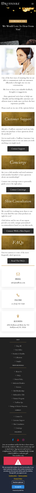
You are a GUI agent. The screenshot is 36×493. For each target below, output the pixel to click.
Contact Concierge (18, 189)
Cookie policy (13, 476)
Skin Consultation (18, 424)
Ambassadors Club (18, 395)
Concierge (19, 428)
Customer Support (18, 420)
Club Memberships (18, 391)
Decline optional (18, 482)
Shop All (18, 346)
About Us (19, 372)
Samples (18, 361)
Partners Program (18, 399)
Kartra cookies (23, 476)
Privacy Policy (18, 478)
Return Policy (19, 379)
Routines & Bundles (19, 354)
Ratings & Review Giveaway (18, 406)
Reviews (18, 387)
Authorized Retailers (19, 383)
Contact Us (18, 416)
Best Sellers (18, 350)
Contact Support (18, 148)
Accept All (18, 487)
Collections (18, 358)
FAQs (19, 375)
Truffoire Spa (19, 402)
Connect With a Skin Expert (18, 231)
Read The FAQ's (18, 260)
